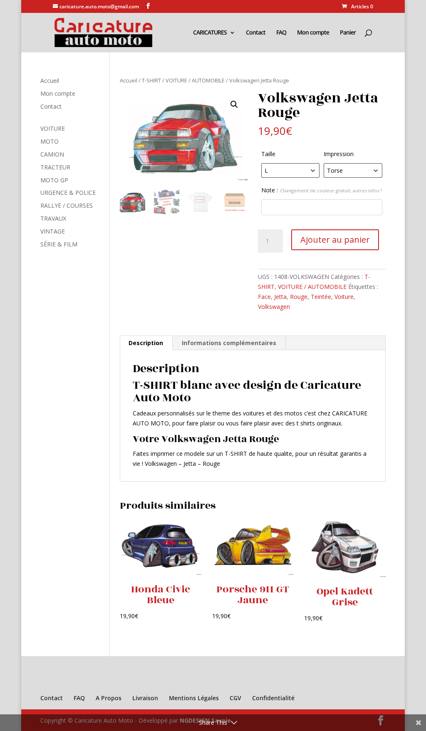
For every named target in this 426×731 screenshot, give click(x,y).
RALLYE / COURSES (66, 205)
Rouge (298, 297)
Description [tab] (146, 343)
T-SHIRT (151, 80)
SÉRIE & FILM (58, 244)
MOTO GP (54, 180)
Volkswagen (274, 307)
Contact (255, 33)
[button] (234, 104)
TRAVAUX (53, 218)
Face (264, 297)
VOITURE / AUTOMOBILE (195, 80)
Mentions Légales (194, 698)
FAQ (281, 33)
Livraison (145, 698)
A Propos (108, 698)
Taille (268, 154)
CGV (235, 698)
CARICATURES (210, 33)
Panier (348, 33)
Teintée (321, 297)
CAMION (52, 154)
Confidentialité (273, 698)
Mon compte (313, 33)
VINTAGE (52, 231)
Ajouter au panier (335, 239)
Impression (339, 154)
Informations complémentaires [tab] (229, 343)
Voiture (344, 297)
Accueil (128, 80)
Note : (321, 190)
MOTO (49, 141)
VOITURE (52, 128)
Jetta (280, 297)
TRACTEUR (55, 167)
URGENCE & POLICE (68, 192)
